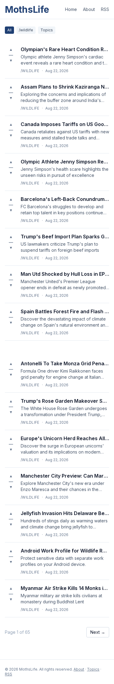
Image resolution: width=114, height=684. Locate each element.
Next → (97, 632)
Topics (46, 30)
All (9, 30)
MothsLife (27, 9)
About (89, 9)
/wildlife (26, 30)
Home (71, 9)
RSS (105, 9)
